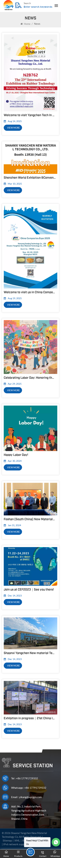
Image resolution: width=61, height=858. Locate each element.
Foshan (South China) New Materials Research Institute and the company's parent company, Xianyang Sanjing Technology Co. (30, 519)
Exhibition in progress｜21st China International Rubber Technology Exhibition (30, 718)
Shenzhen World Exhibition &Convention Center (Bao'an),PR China (30, 177)
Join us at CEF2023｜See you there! (29, 589)
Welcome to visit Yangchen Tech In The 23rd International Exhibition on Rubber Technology (30, 115)
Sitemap (7, 840)
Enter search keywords (38, 7)
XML (17, 840)
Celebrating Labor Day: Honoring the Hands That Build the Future (30, 377)
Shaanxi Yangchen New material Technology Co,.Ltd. (30, 653)
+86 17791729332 (27, 778)
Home (26, 23)
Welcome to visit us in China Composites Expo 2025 (30, 292)
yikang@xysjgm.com (30, 797)
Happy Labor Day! (16, 454)
